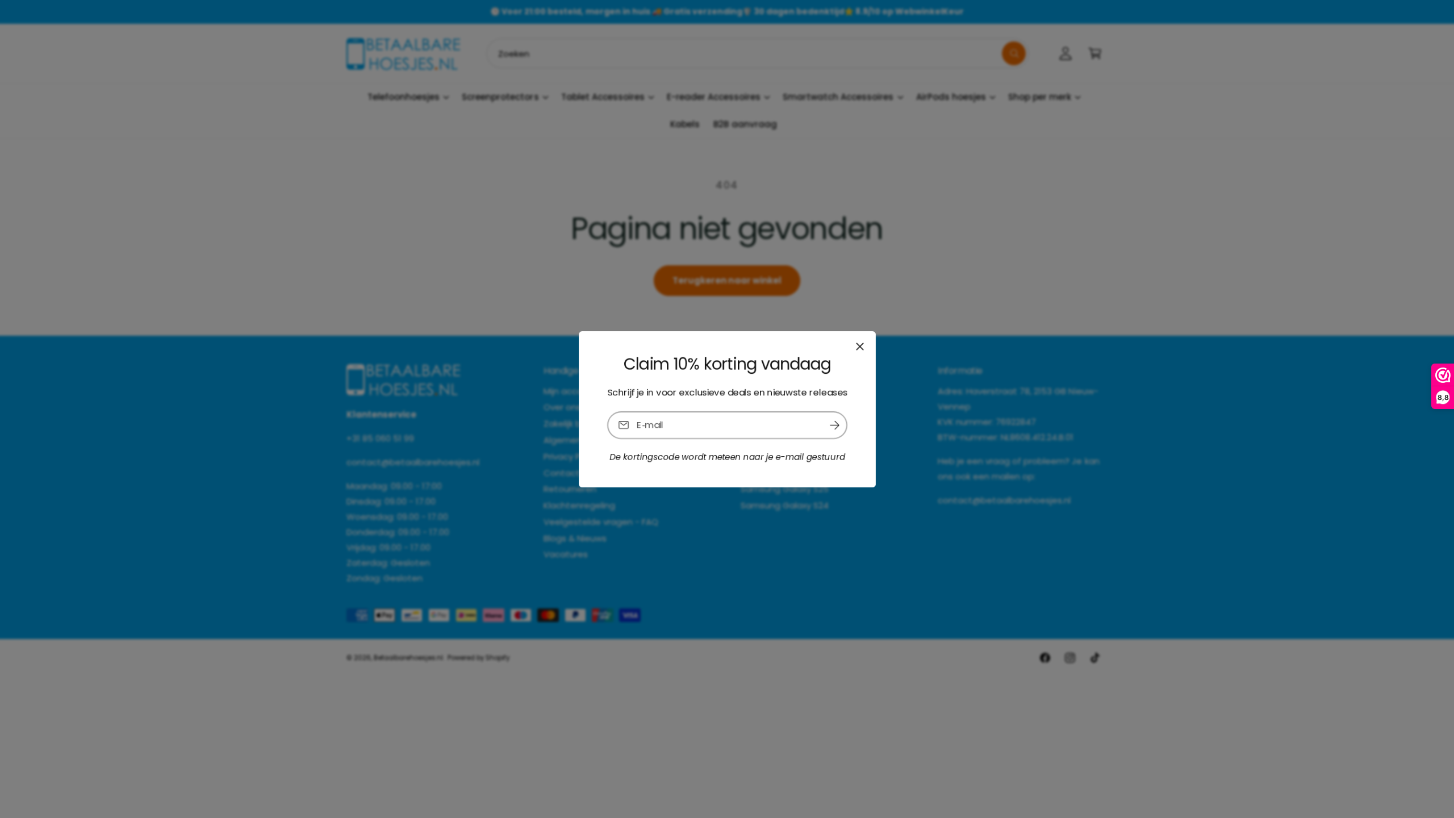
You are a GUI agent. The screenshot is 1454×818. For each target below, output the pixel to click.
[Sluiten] (859, 346)
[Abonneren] (834, 425)
